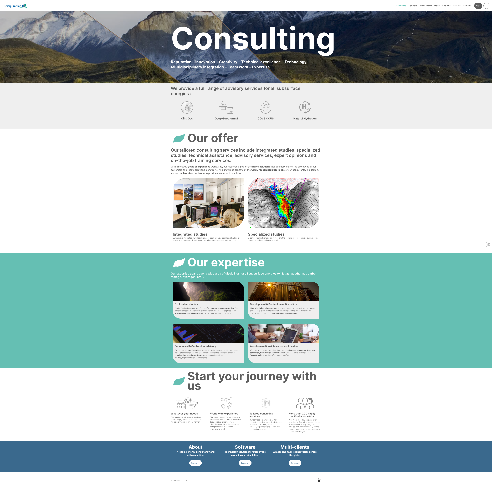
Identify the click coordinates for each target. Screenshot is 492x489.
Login (478, 6)
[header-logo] (16, 5)
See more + (195, 463)
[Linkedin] (319, 480)
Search (486, 6)
